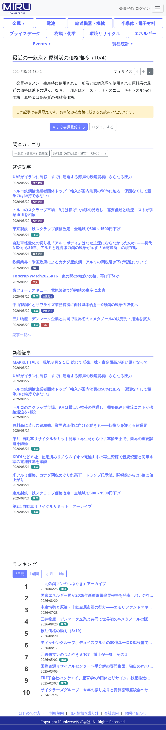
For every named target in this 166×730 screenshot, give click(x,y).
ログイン (142, 8)
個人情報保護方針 (84, 713)
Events (40, 44)
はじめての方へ (31, 713)
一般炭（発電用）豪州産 (31, 153)
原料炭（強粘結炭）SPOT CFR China (79, 153)
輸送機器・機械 (90, 23)
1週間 (34, 573)
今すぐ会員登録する (68, 126)
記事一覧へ (22, 334)
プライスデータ (25, 33)
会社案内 (111, 713)
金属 (16, 23)
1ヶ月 (48, 573)
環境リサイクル (105, 33)
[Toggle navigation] (158, 8)
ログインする (103, 126)
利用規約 (56, 713)
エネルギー (145, 33)
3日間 (19, 573)
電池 (51, 23)
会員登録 (126, 8)
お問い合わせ (135, 713)
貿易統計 (120, 44)
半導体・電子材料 (138, 23)
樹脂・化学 (65, 33)
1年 (61, 573)
